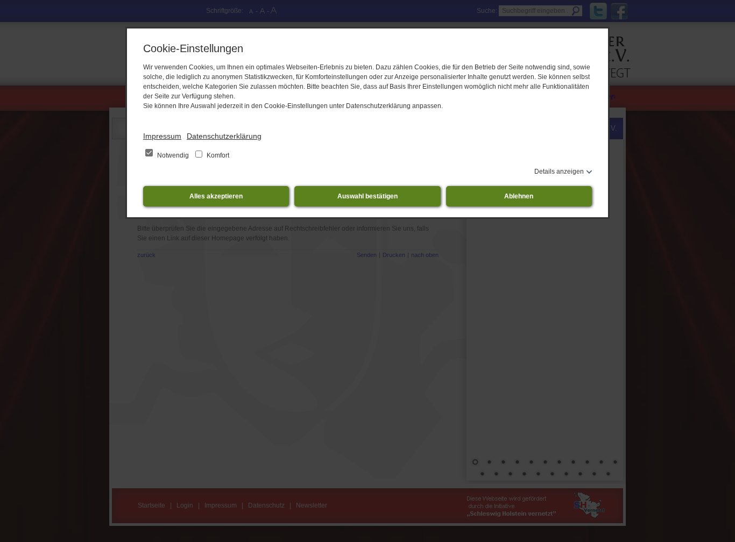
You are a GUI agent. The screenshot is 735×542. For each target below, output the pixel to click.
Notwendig (173, 155)
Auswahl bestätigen (367, 196)
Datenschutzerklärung (224, 136)
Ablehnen (518, 196)
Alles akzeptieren (216, 196)
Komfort (217, 155)
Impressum (162, 136)
